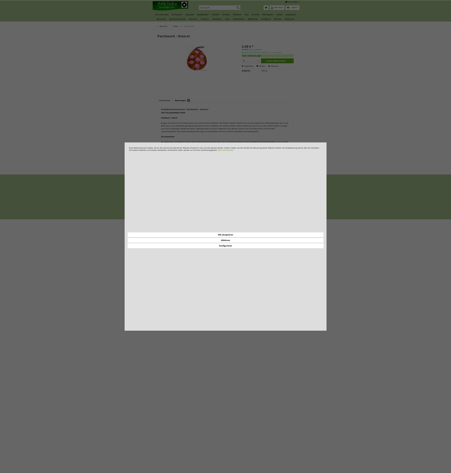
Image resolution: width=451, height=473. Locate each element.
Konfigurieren (225, 245)
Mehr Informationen (226, 150)
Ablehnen (225, 240)
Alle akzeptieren (225, 234)
